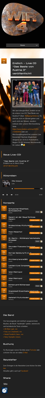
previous (3, 195)
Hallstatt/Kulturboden (19, 297)
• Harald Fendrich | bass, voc (13, 334)
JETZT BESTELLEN (10, 166)
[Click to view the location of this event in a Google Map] (41, 212)
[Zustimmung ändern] (5, 390)
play (7, 195)
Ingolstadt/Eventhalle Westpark (23, 290)
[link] (31, 116)
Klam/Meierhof (15, 231)
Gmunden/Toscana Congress (22, 246)
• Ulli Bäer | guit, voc (10, 329)
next (12, 195)
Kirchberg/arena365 (18, 259)
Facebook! (24, 371)
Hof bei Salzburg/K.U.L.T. (20, 252)
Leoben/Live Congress (19, 265)
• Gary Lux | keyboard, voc (12, 332)
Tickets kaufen (34, 220)
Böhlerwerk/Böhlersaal (19, 284)
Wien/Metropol (15, 271)
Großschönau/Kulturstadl (20, 225)
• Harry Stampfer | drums (12, 337)
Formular (33, 350)
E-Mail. (25, 353)
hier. (4, 368)
